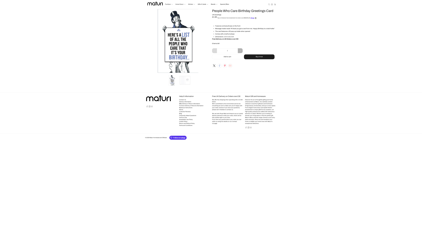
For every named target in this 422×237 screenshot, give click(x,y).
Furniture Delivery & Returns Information (191, 105)
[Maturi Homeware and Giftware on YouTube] (152, 107)
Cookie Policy (183, 121)
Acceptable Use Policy (186, 119)
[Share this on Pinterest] (225, 66)
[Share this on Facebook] (219, 66)
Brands (213, 4)
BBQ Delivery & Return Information (189, 103)
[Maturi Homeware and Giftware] (155, 3)
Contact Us (182, 100)
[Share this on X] (214, 66)
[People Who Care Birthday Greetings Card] (178, 41)
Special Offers (224, 4)
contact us (230, 109)
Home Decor (179, 4)
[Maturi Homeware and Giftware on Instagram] (149, 107)
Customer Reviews (185, 111)
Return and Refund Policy (187, 123)
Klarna (181, 109)
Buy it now (259, 56)
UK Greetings (216, 15)
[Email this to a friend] (230, 66)
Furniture (168, 4)
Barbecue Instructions (185, 107)
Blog (180, 113)
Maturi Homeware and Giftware (158, 137)
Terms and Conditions (185, 125)
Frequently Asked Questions (187, 115)
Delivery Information (185, 101)
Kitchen (190, 4)
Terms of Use (183, 117)
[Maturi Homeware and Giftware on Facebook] (147, 107)
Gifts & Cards (202, 4)
